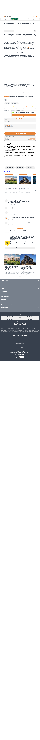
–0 (34, 123)
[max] (15, 324)
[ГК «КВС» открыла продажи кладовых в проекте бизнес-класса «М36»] (25, 180)
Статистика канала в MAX (6, 304)
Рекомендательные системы (20, 340)
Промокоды (20, 228)
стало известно (31, 35)
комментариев (10, 30)
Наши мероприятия (5, 296)
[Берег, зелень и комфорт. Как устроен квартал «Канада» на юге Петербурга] (11, 180)
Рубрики (3, 283)
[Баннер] (14, 19)
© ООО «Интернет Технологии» (20, 354)
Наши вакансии (4, 302)
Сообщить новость (5, 280)
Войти (8, 139)
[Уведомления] (36, 16)
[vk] (20, 324)
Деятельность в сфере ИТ (20, 341)
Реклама (3, 293)
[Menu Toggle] (1, 16)
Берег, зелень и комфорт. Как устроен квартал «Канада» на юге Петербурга (11, 186)
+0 (31, 123)
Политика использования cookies (20, 338)
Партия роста (7, 103)
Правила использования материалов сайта (20, 337)
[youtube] (23, 324)
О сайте (2, 285)
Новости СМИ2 (7, 171)
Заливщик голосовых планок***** (12, 118)
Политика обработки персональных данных (20, 335)
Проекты (3, 310)
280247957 (8, 125)
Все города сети (4, 307)
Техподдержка (4, 291)
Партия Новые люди (14, 103)
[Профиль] (39, 16)
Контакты (3, 288)
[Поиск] (33, 16)
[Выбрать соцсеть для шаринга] (35, 31)
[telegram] (17, 324)
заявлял (30, 47)
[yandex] (25, 324)
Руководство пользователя (20, 343)
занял (26, 92)
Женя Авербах (11, 99)
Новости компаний (9, 252)
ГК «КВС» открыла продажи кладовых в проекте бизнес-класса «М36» (25, 186)
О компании (3, 299)
